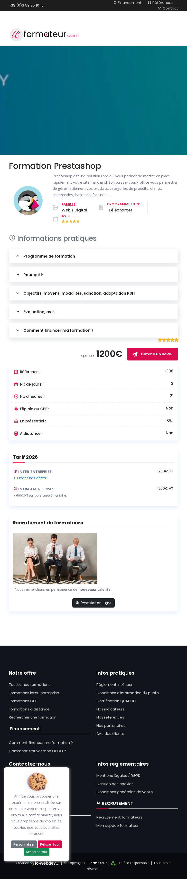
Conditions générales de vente (124, 791)
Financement (130, 2)
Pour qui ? (33, 275)
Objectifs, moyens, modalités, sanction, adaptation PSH (79, 293)
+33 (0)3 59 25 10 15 (26, 5)
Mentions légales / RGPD (118, 775)
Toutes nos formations (29, 684)
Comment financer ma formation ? (58, 330)
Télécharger (120, 210)
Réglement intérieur (114, 684)
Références (162, 2)
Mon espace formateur (117, 825)
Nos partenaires (110, 725)
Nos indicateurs (110, 709)
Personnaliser (24, 844)
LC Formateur (95, 862)
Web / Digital (74, 210)
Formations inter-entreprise (34, 692)
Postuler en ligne (95, 603)
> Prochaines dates (30, 477)
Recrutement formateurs (119, 817)
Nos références (110, 717)
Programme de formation (49, 256)
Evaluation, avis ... (40, 312)
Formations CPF (23, 700)
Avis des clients (110, 733)
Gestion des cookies (114, 783)
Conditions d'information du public (127, 692)
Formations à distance (29, 709)
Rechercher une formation (32, 717)
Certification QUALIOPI (116, 700)
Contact (170, 8)
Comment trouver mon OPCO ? (37, 750)
